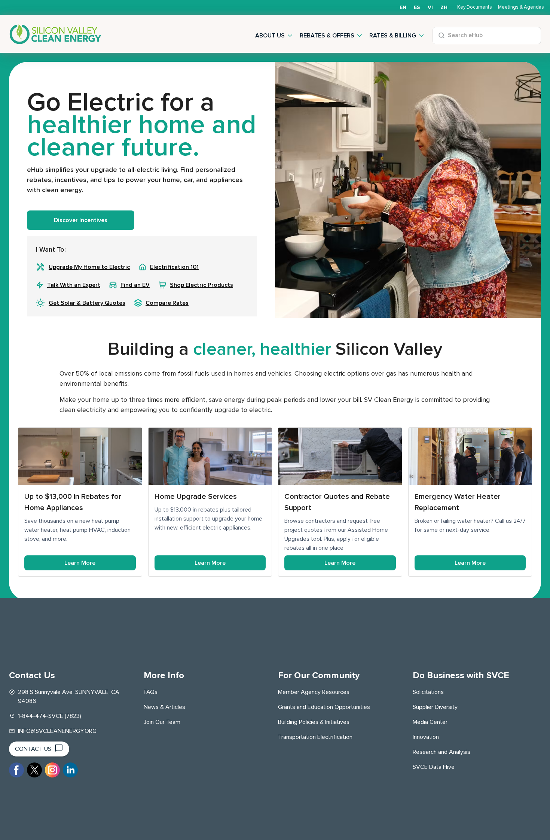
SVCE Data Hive (434, 767)
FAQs (151, 692)
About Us (270, 36)
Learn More (79, 563)
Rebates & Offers (327, 36)
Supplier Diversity (435, 707)
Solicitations (428, 692)
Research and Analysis (441, 752)
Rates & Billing (392, 36)
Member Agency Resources (313, 692)
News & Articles (164, 707)
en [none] (403, 7)
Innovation (426, 737)
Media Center (430, 722)
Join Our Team (162, 722)
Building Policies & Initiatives (313, 722)
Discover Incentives (80, 220)
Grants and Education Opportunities (324, 707)
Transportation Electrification (315, 737)
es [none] (417, 7)
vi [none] (430, 7)
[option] (417, 7)
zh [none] (443, 7)
